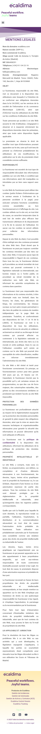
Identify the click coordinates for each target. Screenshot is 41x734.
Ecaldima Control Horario (20, 701)
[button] (3, 22)
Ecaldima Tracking (20, 704)
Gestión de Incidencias (20, 693)
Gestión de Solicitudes (20, 696)
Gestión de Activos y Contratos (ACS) (20, 699)
